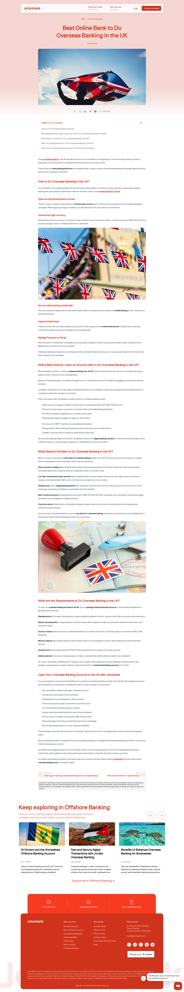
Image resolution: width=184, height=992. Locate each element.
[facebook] (74, 111)
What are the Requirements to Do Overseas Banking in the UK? (67, 143)
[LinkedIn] (147, 944)
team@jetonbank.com (136, 936)
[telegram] (90, 111)
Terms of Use (99, 930)
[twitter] (79, 111)
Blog (83, 19)
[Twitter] (141, 944)
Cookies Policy (100, 937)
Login (135, 8)
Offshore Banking (95, 19)
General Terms (100, 926)
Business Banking (71, 926)
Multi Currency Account (73, 930)
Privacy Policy (99, 933)
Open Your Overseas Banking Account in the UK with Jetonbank (67, 148)
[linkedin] (85, 111)
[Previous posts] (151, 815)
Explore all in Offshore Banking (92, 880)
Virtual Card (68, 941)
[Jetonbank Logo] (36, 921)
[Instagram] (135, 944)
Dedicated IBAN (70, 937)
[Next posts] (161, 815)
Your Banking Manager (73, 933)
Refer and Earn (70, 944)
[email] (95, 111)
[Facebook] (129, 944)
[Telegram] (152, 944)
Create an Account (151, 8)
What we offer (95, 8)
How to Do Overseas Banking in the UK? (58, 128)
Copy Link (106, 111)
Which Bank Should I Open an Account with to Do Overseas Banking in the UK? (74, 133)
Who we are (116, 8)
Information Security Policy (105, 941)
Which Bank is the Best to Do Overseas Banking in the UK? (65, 138)
